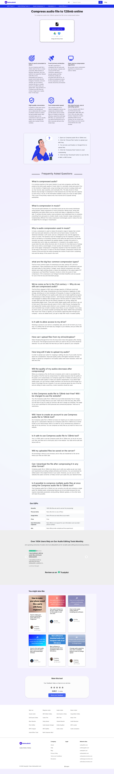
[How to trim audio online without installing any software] (76, 601)
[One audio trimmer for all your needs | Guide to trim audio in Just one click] (57, 601)
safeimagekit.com (84, 747)
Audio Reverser (74, 721)
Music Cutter (73, 710)
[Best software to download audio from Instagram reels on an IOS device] (57, 639)
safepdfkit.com (84, 745)
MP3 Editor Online (47, 714)
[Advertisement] (9, 37)
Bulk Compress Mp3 (48, 732)
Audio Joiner (60, 728)
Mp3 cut (31, 710)
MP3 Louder (73, 725)
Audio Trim (45, 717)
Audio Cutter (60, 710)
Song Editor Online (75, 714)
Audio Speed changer (48, 725)
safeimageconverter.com (86, 759)
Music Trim (73, 717)
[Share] (68, 2)
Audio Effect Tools (33, 732)
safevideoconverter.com (86, 761)
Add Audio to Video (62, 714)
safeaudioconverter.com (86, 756)
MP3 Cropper (32, 728)
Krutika (56, 621)
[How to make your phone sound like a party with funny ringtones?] (37, 604)
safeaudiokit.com (84, 753)
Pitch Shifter (32, 725)
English (67, 766)
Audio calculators (74, 728)
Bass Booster (32, 721)
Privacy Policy (54, 753)
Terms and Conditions (56, 756)
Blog (105, 2)
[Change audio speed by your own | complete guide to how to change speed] (76, 640)
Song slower (46, 721)
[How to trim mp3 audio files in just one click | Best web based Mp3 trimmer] (37, 640)
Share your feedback (57, 695)
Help (52, 747)
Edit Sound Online (33, 717)
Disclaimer (53, 759)
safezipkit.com (83, 750)
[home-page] (10, 2)
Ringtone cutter (47, 710)
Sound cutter (32, 714)
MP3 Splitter (46, 728)
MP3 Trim (59, 717)
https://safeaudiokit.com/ (35, 766)
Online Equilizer (60, 725)
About (52, 745)
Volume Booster (61, 721)
